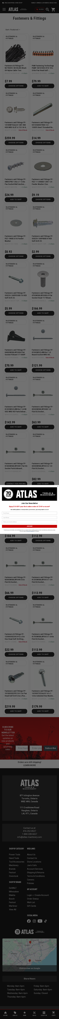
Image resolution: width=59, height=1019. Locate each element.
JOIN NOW (30, 526)
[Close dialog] (57, 486)
